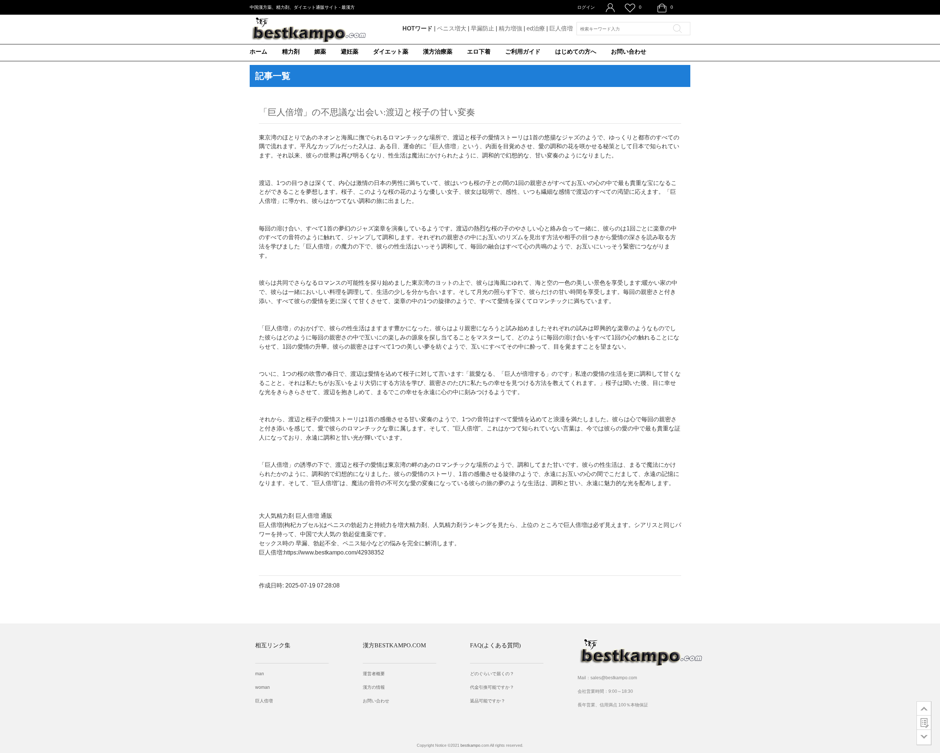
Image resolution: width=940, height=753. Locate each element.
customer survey (924, 722)
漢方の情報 (374, 687)
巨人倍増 (561, 28)
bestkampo (470, 745)
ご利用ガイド (522, 51)
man (259, 673)
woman (262, 687)
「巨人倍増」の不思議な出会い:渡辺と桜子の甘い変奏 (367, 112)
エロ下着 (479, 51)
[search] (680, 28)
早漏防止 (482, 28)
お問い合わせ (628, 51)
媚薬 (320, 51)
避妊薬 (349, 51)
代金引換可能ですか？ (492, 687)
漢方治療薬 (437, 51)
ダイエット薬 (390, 51)
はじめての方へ (575, 51)
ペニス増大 (451, 28)
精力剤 (291, 51)
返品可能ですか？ (487, 700)
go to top (924, 708)
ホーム (258, 51)
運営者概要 (374, 673)
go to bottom (924, 737)
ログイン (586, 7)
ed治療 (536, 28)
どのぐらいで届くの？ (492, 673)
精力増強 (510, 28)
